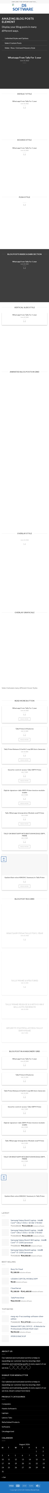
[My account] (42, 7)
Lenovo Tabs (7, 1417)
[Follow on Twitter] (20, 1367)
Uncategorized (8, 1431)
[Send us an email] (24, 1367)
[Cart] (46, 7)
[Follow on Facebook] (11, 1367)
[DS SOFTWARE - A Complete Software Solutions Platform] (23, 8)
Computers (6, 1404)
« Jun (4, 1477)
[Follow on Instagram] (16, 1367)
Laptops (5, 1413)
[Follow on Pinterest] (28, 1367)
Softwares (6, 1427)
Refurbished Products (11, 1422)
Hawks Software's (9, 1408)
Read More (24, 719)
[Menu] (3, 8)
